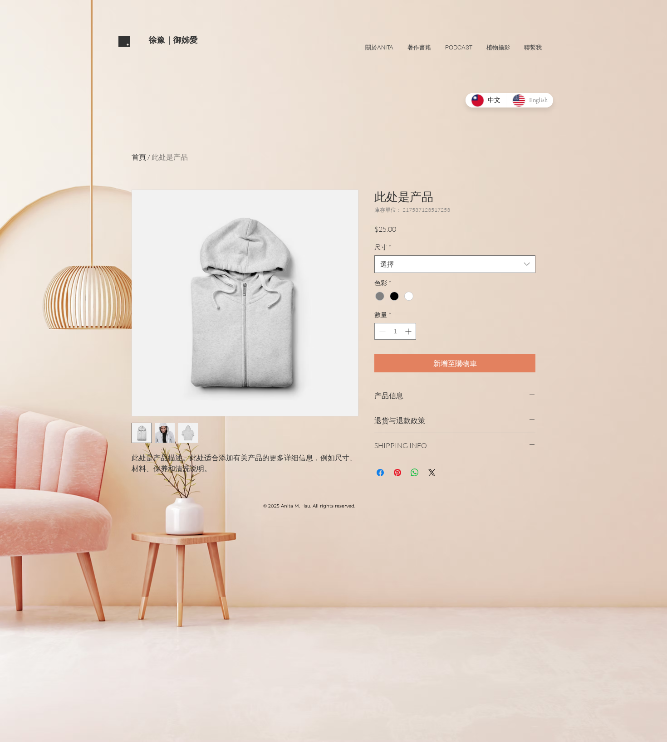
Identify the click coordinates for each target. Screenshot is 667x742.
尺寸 (383, 247)
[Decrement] (381, 331)
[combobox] (454, 264)
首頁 (139, 156)
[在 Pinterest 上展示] (397, 472)
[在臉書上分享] (380, 472)
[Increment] (409, 331)
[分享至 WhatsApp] (414, 472)
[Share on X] (432, 472)
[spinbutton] (395, 331)
